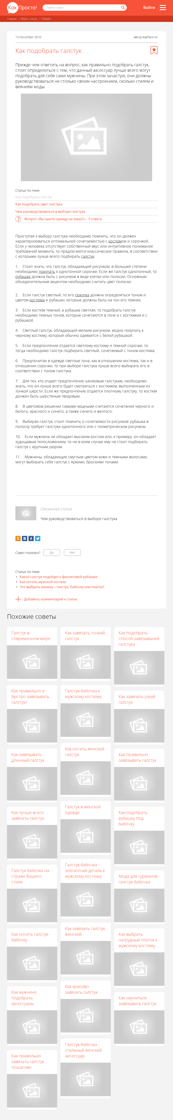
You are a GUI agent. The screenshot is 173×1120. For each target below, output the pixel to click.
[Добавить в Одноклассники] (18, 538)
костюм (115, 241)
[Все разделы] (163, 7)
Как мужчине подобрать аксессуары (23, 997)
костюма (37, 299)
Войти (149, 7)
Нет (72, 552)
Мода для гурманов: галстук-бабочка (138, 879)
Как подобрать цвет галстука (38, 204)
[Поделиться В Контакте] (24, 538)
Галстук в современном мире (30, 635)
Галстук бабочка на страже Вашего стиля (30, 876)
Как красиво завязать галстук (81, 989)
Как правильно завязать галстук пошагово (27, 1061)
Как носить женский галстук (84, 751)
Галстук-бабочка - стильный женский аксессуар (83, 1050)
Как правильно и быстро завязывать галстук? (30, 696)
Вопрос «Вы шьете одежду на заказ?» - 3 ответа (63, 219)
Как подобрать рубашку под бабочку (133, 818)
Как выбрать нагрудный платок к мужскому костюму (138, 939)
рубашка (23, 276)
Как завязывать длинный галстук (27, 757)
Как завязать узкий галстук (137, 699)
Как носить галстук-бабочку (30, 937)
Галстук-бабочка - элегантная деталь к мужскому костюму (85, 870)
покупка (82, 294)
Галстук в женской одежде (83, 809)
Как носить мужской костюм (43, 582)
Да (52, 552)
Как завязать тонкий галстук (85, 635)
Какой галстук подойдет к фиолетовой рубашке (58, 576)
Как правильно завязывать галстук (137, 757)
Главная (12, 18)
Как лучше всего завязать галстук (27, 815)
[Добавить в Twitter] (37, 538)
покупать (47, 271)
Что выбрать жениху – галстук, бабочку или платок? (62, 587)
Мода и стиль (29, 18)
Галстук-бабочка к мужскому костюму (83, 693)
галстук (87, 256)
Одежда (46, 18)
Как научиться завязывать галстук (137, 1000)
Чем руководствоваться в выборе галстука (50, 211)
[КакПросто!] (21, 7)
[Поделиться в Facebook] (31, 538)
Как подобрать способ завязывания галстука (139, 638)
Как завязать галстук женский (85, 931)
